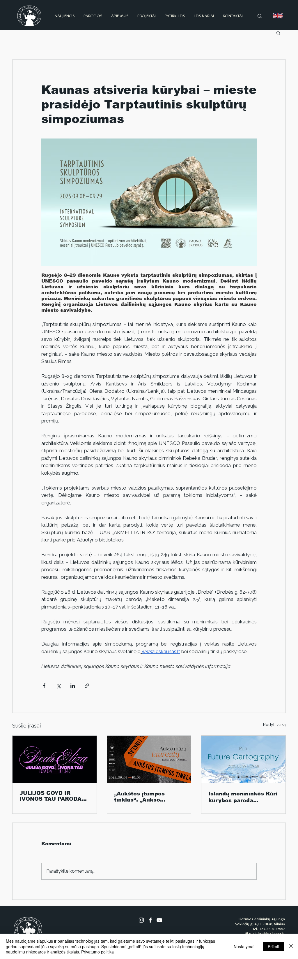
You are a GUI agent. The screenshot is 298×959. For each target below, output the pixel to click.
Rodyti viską (274, 724)
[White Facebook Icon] (150, 920)
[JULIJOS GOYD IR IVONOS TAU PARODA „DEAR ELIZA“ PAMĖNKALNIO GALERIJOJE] (55, 759)
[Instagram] (141, 920)
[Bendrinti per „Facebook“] (44, 685)
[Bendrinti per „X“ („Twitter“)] (58, 685)
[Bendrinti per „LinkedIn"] (72, 685)
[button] (278, 32)
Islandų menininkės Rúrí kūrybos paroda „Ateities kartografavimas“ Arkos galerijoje (242, 797)
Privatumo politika (97, 952)
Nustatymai (244, 946)
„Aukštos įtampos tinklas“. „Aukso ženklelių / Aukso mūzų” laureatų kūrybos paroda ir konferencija (148, 797)
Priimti (273, 946)
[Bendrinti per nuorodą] (87, 685)
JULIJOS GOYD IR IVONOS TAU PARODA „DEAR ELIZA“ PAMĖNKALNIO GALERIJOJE (50, 796)
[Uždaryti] (291, 946)
